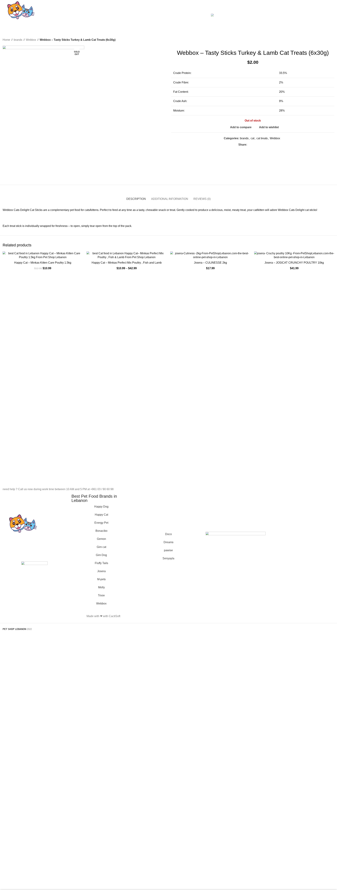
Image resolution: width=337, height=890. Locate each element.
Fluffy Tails (101, 563)
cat (252, 138)
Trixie (101, 595)
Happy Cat (101, 514)
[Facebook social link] (249, 144)
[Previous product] (324, 40)
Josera (101, 571)
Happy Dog (101, 506)
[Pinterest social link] (257, 144)
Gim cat (101, 546)
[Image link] (34, 574)
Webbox (31, 39)
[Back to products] (328, 40)
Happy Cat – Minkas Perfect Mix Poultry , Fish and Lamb (127, 262)
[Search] (310, 15)
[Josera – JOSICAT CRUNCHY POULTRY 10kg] (294, 255)
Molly (101, 587)
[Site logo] (21, 15)
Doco (168, 534)
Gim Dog (101, 555)
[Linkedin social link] (261, 144)
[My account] (303, 15)
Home (6, 39)
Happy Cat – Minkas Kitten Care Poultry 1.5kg (42, 262)
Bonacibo (101, 530)
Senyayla (168, 558)
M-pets (101, 579)
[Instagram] (184, 615)
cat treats (262, 138)
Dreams (168, 542)
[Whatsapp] (174, 615)
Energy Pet (101, 522)
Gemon (101, 538)
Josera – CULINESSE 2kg (210, 262)
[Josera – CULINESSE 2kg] (210, 255)
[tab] (136, 197)
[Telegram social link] (265, 144)
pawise (168, 550)
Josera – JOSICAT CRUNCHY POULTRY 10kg (294, 262)
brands (18, 39)
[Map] (203, 615)
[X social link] (253, 144)
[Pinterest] (193, 615)
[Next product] (332, 40)
